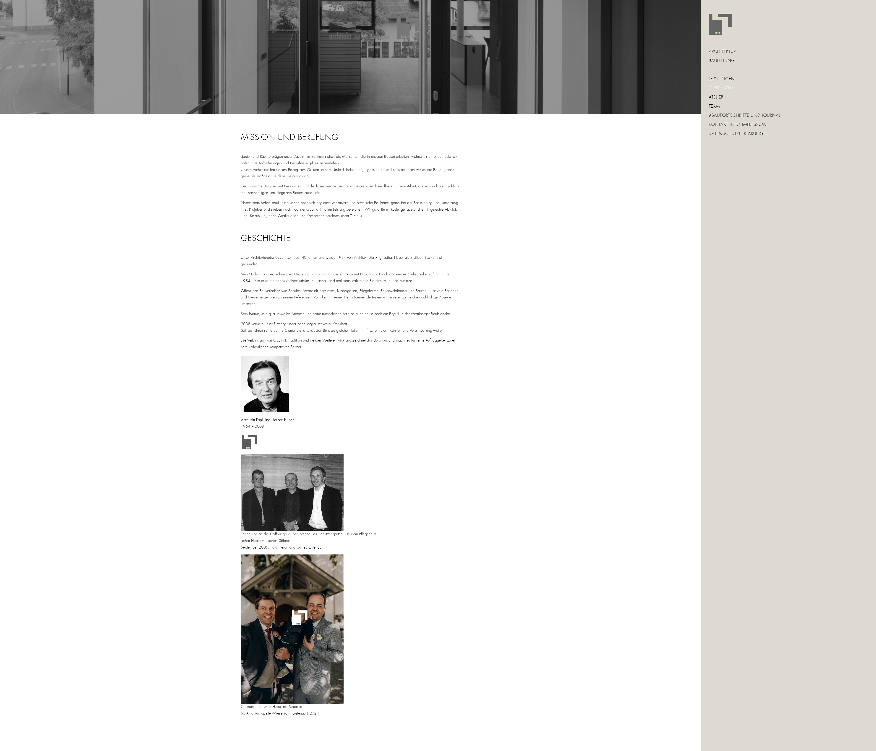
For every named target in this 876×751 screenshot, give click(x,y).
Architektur (722, 51)
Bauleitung (722, 60)
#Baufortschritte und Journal (744, 115)
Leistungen (722, 79)
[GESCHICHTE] (350, 57)
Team (714, 106)
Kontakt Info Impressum (737, 124)
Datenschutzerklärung (736, 133)
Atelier (716, 97)
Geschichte (722, 88)
